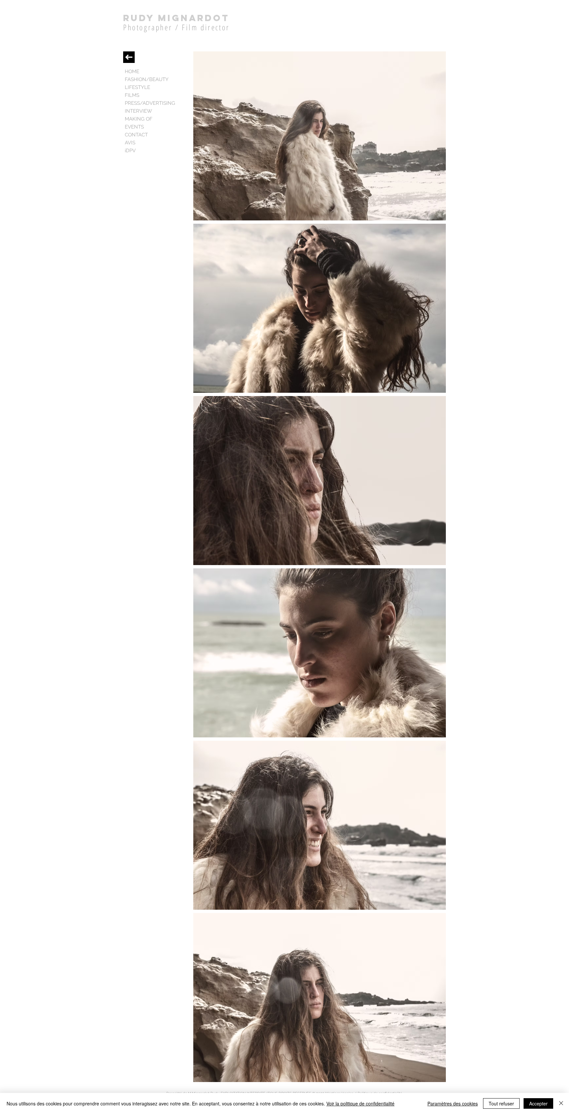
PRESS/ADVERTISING (150, 103)
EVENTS (134, 127)
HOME (132, 71)
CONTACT (136, 135)
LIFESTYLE (137, 87)
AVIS (130, 143)
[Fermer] (561, 1103)
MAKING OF (138, 119)
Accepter (538, 1103)
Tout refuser (501, 1103)
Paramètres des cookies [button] (452, 1103)
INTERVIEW (138, 111)
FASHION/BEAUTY (147, 79)
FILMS (132, 95)
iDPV (130, 151)
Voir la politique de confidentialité (360, 1103)
